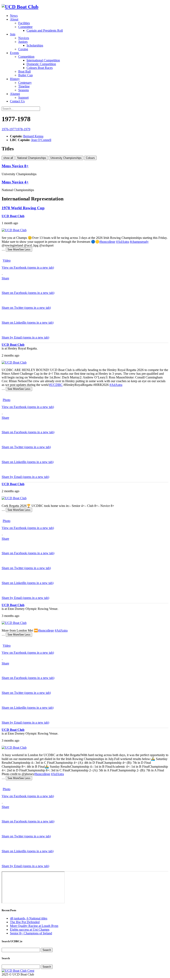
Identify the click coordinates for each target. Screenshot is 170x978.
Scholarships (35, 45)
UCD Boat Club (13, 216)
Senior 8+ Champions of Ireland (31, 933)
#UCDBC (56, 385)
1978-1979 (23, 129)
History (15, 79)
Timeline (24, 86)
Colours (90, 157)
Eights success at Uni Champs (29, 929)
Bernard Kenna (33, 136)
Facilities (24, 23)
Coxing (23, 49)
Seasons (23, 90)
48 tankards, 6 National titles (28, 918)
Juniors (23, 41)
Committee (25, 27)
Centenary (25, 82)
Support (23, 97)
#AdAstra (122, 241)
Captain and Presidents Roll (45, 30)
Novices (23, 38)
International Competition (43, 60)
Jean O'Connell (41, 140)
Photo (6, 400)
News (14, 15)
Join (12, 34)
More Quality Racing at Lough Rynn (34, 926)
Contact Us (17, 101)
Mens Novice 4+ (15, 182)
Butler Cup (25, 75)
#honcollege (107, 241)
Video (7, 260)
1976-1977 (9, 129)
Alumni (15, 94)
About (14, 19)
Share (5, 278)
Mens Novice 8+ (15, 166)
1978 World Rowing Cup (23, 208)
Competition (26, 56)
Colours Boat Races (40, 67)
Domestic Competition (41, 64)
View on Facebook (28, 267)
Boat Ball (24, 71)
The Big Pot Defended (25, 922)
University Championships (66, 157)
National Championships (31, 157)
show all (8, 157)
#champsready (139, 241)
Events (14, 53)
